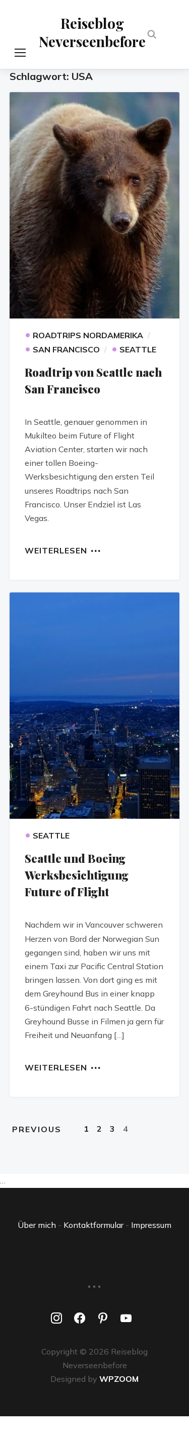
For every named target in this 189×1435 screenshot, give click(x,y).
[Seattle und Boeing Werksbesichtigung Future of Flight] (95, 705)
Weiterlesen (56, 549)
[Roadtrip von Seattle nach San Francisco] (95, 205)
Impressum (151, 1225)
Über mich (37, 1225)
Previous (36, 1129)
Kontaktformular (93, 1225)
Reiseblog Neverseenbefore (92, 32)
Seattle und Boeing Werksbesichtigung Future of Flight (77, 875)
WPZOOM (119, 1379)
